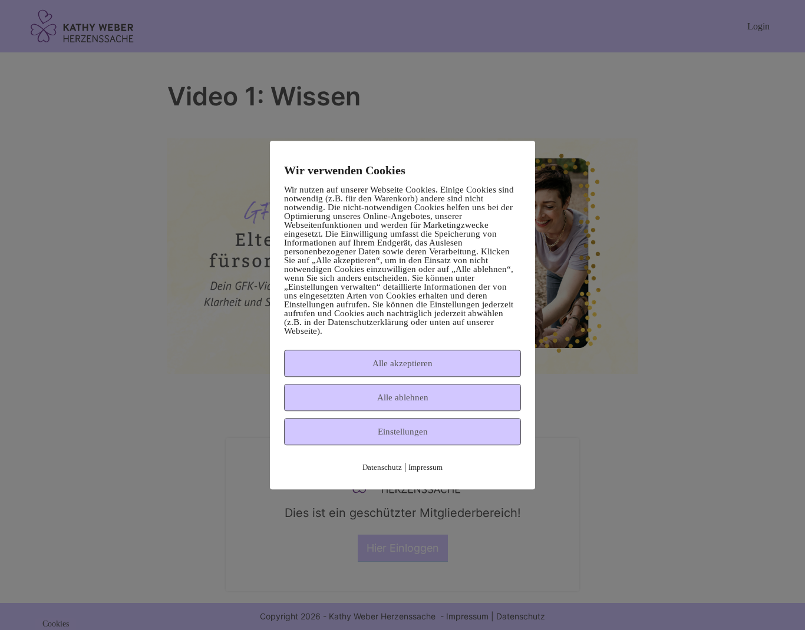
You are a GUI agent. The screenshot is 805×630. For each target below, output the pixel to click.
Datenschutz (382, 467)
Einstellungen (403, 431)
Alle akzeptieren (402, 363)
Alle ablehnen (402, 397)
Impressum (425, 467)
